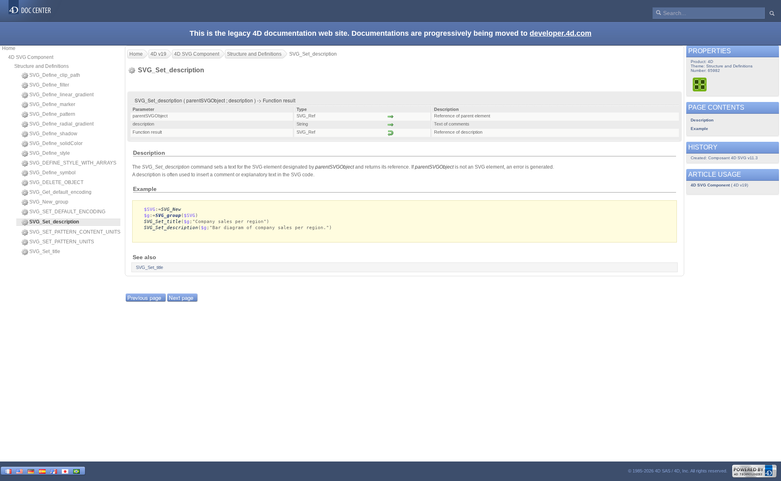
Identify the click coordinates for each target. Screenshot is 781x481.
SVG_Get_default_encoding (60, 192)
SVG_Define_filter (49, 85)
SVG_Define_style (49, 153)
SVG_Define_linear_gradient (61, 95)
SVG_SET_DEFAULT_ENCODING (67, 211)
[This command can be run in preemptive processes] (700, 84)
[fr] (8, 470)
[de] (30, 470)
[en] (19, 470)
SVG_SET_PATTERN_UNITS (61, 242)
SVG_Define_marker (52, 104)
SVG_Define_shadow (53, 133)
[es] (42, 470)
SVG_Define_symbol (52, 173)
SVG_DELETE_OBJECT (56, 182)
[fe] (53, 470)
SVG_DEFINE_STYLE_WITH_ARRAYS (72, 163)
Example (699, 128)
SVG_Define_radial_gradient (61, 124)
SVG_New (171, 209)
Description (702, 120)
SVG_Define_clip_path (54, 75)
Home (8, 48)
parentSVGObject (334, 167)
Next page (181, 297)
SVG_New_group (48, 202)
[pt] (76, 470)
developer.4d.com (560, 33)
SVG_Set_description (171, 227)
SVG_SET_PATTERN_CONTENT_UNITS (74, 232)
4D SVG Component (30, 57)
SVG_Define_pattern (52, 114)
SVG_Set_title (44, 251)
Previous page (144, 297)
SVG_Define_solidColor (56, 143)
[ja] (65, 470)
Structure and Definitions (41, 66)
